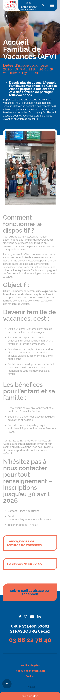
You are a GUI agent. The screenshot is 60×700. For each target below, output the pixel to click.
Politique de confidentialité (30, 671)
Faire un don (30, 696)
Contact (30, 676)
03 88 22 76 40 (30, 639)
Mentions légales (30, 665)
